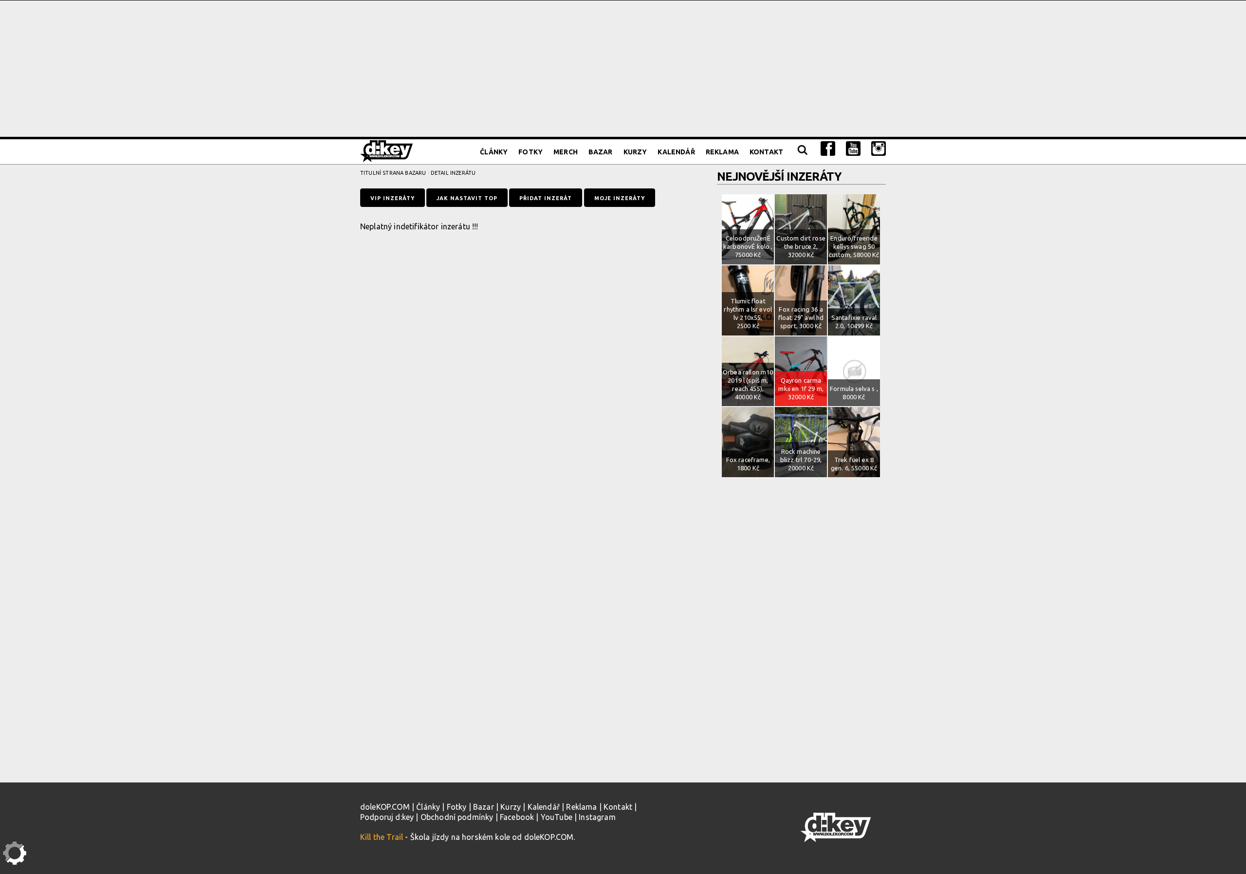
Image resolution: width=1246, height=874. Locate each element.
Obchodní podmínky (457, 817)
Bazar (600, 152)
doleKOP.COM (385, 806)
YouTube (556, 817)
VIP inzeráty (392, 198)
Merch (565, 152)
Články (494, 152)
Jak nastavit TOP (467, 198)
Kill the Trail (381, 837)
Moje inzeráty (619, 198)
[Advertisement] (623, 68)
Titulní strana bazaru (393, 173)
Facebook (517, 817)
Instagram (597, 817)
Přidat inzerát (545, 198)
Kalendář (676, 152)
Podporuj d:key (387, 817)
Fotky (530, 152)
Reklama (722, 152)
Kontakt (766, 152)
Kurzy (635, 152)
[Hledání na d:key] (802, 152)
